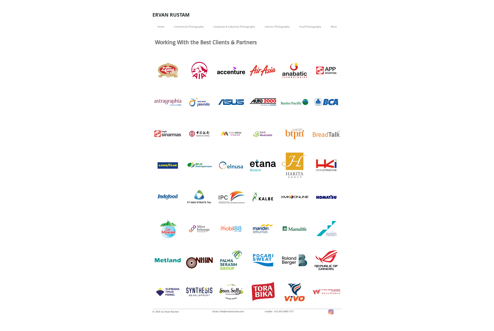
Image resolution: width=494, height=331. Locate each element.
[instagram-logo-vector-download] (331, 312)
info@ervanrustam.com (231, 311)
